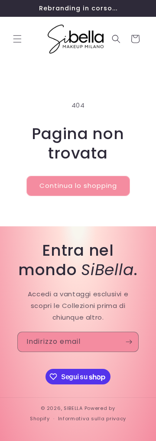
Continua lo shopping (78, 185)
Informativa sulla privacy (92, 418)
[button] (17, 38)
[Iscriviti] (128, 342)
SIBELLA (73, 408)
